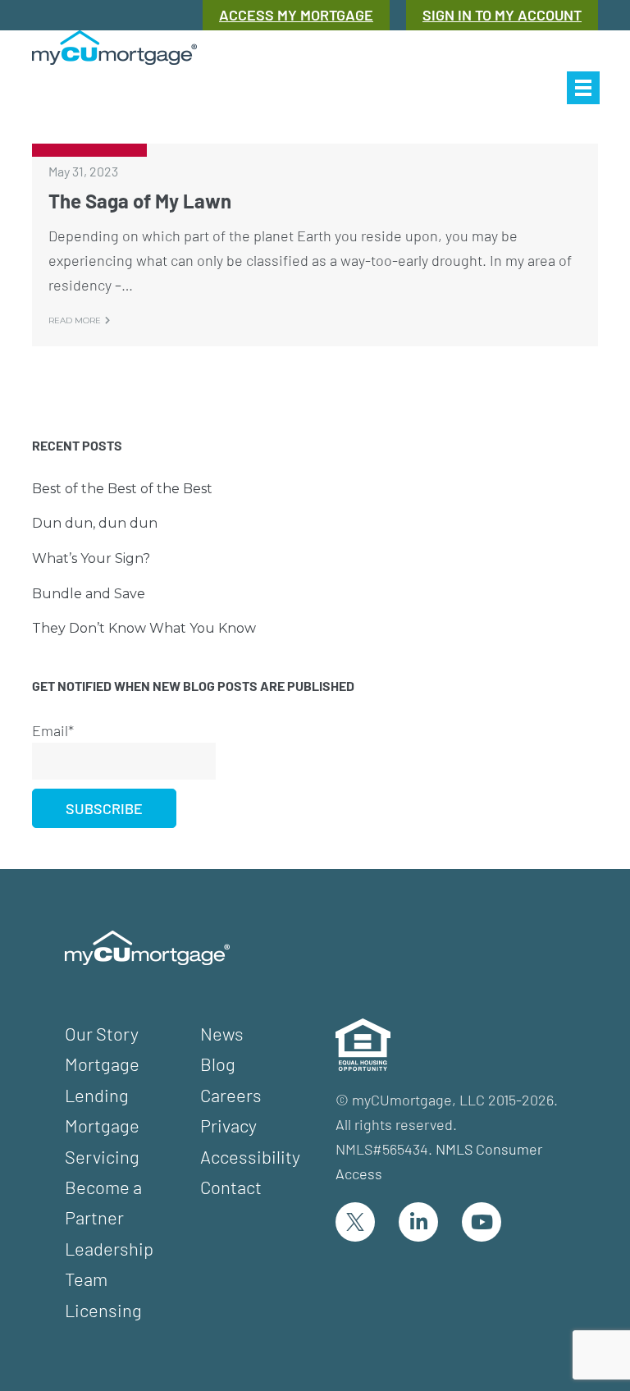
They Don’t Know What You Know (144, 628)
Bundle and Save (88, 594)
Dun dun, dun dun (95, 523)
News (222, 1033)
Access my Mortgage (296, 15)
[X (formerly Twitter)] (355, 1222)
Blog (217, 1063)
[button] (583, 88)
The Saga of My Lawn (139, 201)
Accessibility (250, 1156)
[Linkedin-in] (418, 1222)
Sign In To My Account (502, 15)
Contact (231, 1186)
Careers (231, 1094)
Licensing (103, 1309)
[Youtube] (481, 1222)
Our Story (102, 1033)
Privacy (228, 1125)
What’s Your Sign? (91, 558)
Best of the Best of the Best (122, 488)
